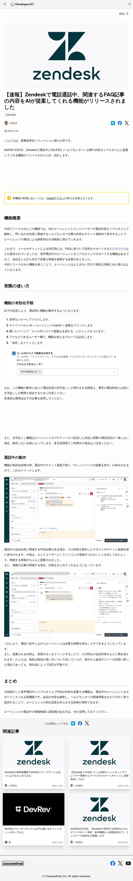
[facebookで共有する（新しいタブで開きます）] (120, 123)
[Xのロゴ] (120, 863)
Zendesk (11, 114)
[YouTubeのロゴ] (128, 863)
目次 (122, 14)
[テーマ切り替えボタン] (129, 4)
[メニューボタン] (4, 4)
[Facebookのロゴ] (112, 863)
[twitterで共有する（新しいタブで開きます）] (127, 123)
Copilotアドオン (55, 198)
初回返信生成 (117, 249)
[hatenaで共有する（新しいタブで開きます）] (113, 123)
